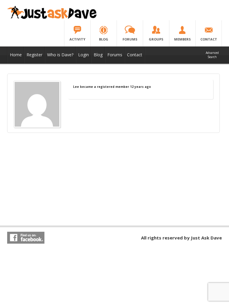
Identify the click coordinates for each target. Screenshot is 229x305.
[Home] (52, 17)
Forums (114, 54)
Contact (134, 54)
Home (16, 54)
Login (83, 54)
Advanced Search (212, 55)
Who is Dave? (60, 54)
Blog (98, 54)
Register (34, 54)
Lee (76, 87)
